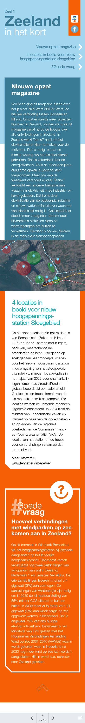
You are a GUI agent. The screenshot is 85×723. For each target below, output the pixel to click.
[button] (74, 19)
